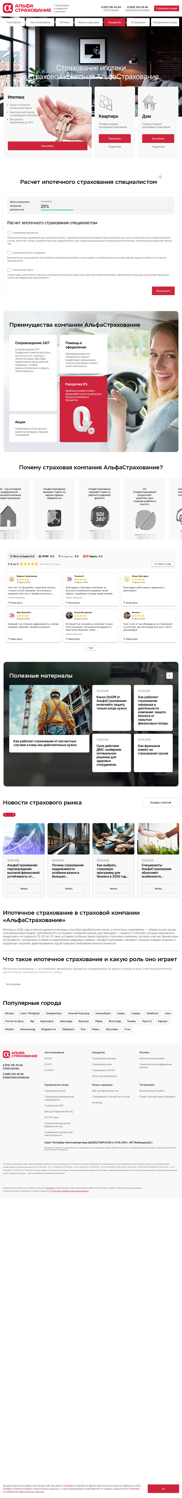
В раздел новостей (160, 802)
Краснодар (66, 1021)
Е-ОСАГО (49, 1070)
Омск (168, 1013)
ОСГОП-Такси (51, 1117)
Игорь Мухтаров (140, 576)
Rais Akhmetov (24, 612)
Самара (135, 1013)
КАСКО (48, 1058)
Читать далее (13, 984)
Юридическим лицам (165, 22)
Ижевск (9, 1029)
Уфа (32, 1021)
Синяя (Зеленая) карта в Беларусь (158, 1096)
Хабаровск (68, 1029)
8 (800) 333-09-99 (137, 7)
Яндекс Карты (16, 602)
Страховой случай (166, 8)
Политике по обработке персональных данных (70, 1191)
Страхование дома (102, 1064)
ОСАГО (48, 1064)
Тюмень (131, 1021)
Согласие (49, 1188)
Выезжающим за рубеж (152, 1090)
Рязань (96, 1029)
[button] (162, 675)
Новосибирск (103, 1013)
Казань (121, 1013)
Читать (24, 888)
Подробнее (114, 146)
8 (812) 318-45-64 (111, 7)
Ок (163, 1488)
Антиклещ (97, 1102)
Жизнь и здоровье (88, 22)
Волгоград (115, 1021)
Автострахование (40, 22)
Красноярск (47, 1021)
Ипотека (64, 22)
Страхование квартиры (104, 1058)
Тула (83, 1029)
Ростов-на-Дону (14, 1021)
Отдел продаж (111, 10)
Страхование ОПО (53, 1105)
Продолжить (163, 290)
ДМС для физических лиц (105, 1090)
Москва (9, 1013)
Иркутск (147, 1021)
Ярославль (112, 1029)
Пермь (99, 1021)
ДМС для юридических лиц (58, 1111)
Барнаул (162, 1021)
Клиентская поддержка (137, 10)
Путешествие (138, 22)
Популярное (14, 22)
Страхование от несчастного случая (111, 1096)
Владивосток (48, 1029)
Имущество (114, 22)
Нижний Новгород (78, 1013)
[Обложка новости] (24, 838)
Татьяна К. (79, 576)
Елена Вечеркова (83, 612)
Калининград (27, 1029)
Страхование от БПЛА (103, 1070)
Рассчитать (47, 145)
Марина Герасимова (27, 576)
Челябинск (152, 1013)
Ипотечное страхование (104, 1076)
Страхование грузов (55, 1090)
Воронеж (84, 1021)
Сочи (127, 1029)
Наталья (136, 612)
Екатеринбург (54, 1013)
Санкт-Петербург (30, 1013)
